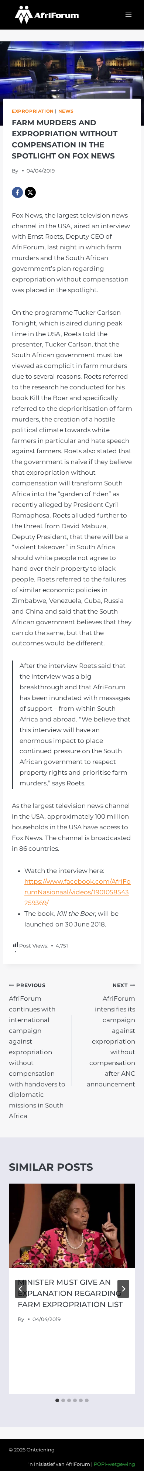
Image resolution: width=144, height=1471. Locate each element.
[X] (30, 192)
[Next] (123, 1289)
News (66, 111)
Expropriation (33, 111)
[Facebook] (17, 192)
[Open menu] (128, 14)
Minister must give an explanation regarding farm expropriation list (70, 1293)
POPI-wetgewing (114, 1464)
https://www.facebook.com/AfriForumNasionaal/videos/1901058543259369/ (77, 892)
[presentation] (72, 1226)
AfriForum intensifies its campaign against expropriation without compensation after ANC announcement (111, 1035)
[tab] (57, 1400)
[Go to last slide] (21, 1289)
